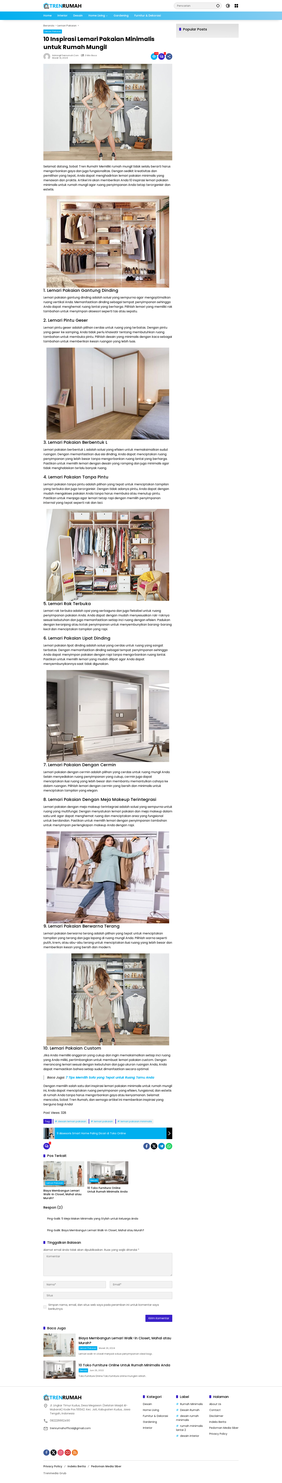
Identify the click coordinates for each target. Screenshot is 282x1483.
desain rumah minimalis (187, 1418)
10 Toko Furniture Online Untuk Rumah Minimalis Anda (107, 1190)
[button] (218, 5)
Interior (147, 1428)
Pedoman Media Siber (223, 1428)
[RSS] (75, 1452)
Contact (215, 1410)
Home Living (151, 1410)
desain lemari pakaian (72, 1121)
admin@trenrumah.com (65, 55)
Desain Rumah (190, 1410)
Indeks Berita (217, 1422)
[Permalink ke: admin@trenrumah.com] (47, 56)
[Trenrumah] (62, 5)
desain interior (189, 1436)
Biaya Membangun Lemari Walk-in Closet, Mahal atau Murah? (62, 1194)
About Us (215, 1404)
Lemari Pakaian (52, 31)
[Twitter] (154, 1146)
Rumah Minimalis (191, 1404)
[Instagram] (61, 1452)
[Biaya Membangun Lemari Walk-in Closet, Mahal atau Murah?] (63, 1174)
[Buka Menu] (236, 5)
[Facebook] (146, 1146)
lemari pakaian (103, 1121)
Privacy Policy (218, 1434)
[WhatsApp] (169, 1146)
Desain (94, 1180)
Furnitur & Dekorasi (155, 1416)
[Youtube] (68, 1452)
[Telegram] (161, 1146)
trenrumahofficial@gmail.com (70, 1428)
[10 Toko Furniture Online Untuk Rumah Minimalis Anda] (107, 1172)
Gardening (150, 1422)
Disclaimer (216, 1416)
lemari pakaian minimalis (136, 1121)
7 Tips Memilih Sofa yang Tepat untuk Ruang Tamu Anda (110, 1077)
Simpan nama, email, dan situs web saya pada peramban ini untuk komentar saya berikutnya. (103, 1307)
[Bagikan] (169, 56)
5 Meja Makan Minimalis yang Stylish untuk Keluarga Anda (100, 1219)
